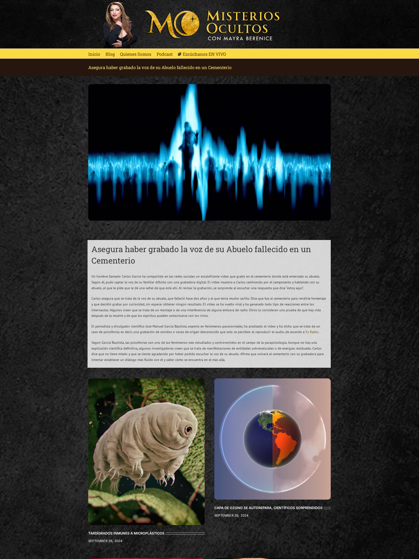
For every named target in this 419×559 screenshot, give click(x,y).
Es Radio (312, 332)
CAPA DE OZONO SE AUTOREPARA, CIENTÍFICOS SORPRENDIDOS (268, 508)
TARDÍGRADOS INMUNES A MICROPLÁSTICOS (126, 533)
